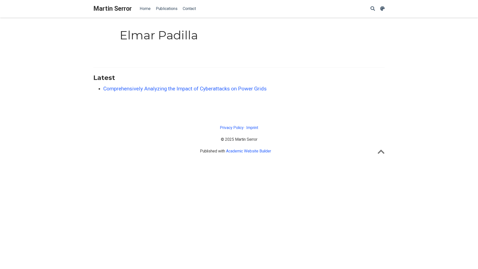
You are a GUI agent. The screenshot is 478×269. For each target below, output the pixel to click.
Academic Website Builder (248, 151)
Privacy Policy (231, 127)
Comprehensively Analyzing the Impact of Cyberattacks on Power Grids (185, 89)
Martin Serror (112, 8)
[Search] (372, 9)
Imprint (252, 127)
